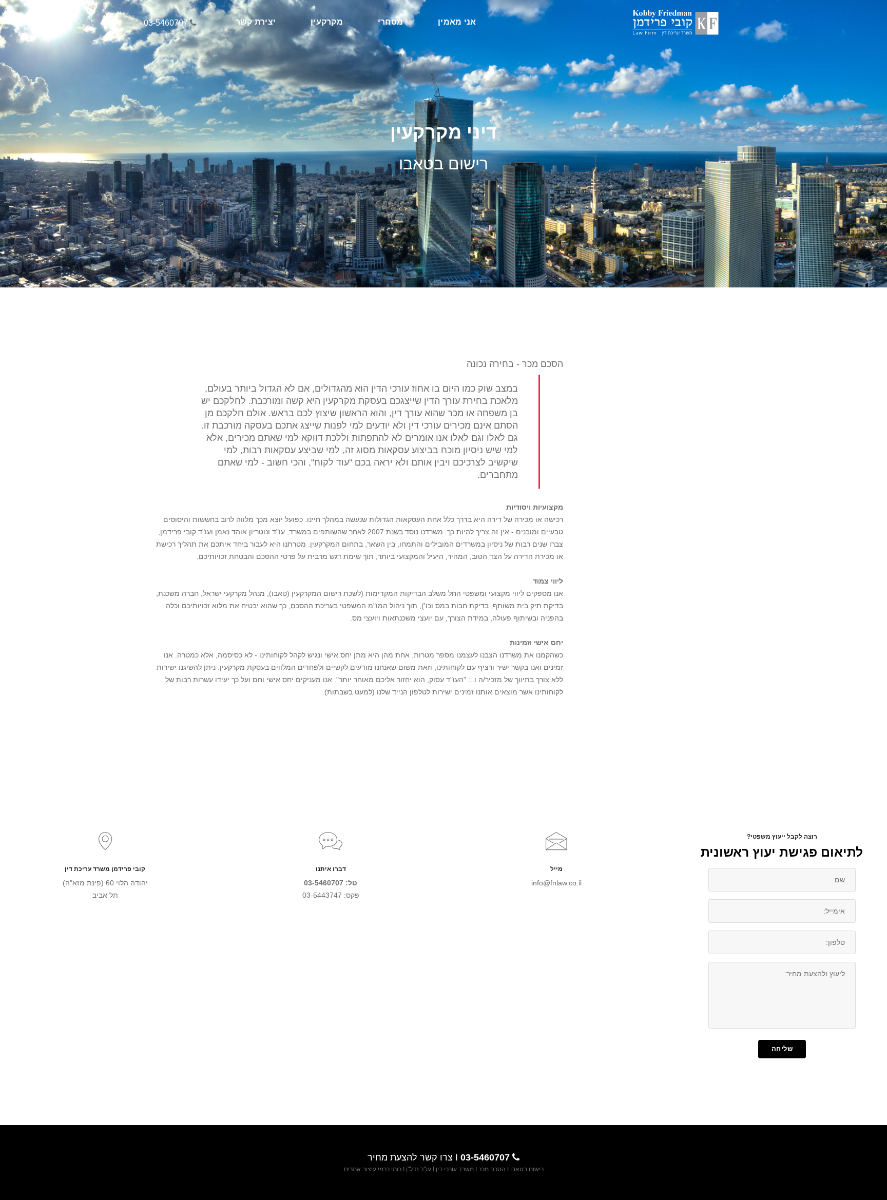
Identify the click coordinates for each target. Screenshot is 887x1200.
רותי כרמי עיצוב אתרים (372, 1169)
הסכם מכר (491, 1169)
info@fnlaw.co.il (556, 883)
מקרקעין (327, 21)
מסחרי (390, 21)
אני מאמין (457, 21)
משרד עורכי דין (455, 1169)
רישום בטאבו (527, 1169)
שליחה (782, 1049)
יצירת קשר (256, 21)
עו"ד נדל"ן (418, 1169)
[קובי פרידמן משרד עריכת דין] (678, 22)
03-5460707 (166, 22)
